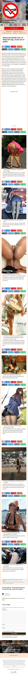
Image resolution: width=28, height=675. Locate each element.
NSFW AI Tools (23, 33)
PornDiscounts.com (6, 33)
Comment (4, 609)
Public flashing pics (9, 583)
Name (3, 624)
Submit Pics (15, 28)
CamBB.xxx (15, 33)
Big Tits (16, 655)
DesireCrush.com (18, 31)
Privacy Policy (12, 631)
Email (3, 627)
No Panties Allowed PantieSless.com (10, 21)
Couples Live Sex (14, 125)
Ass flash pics (18, 582)
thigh (13, 582)
